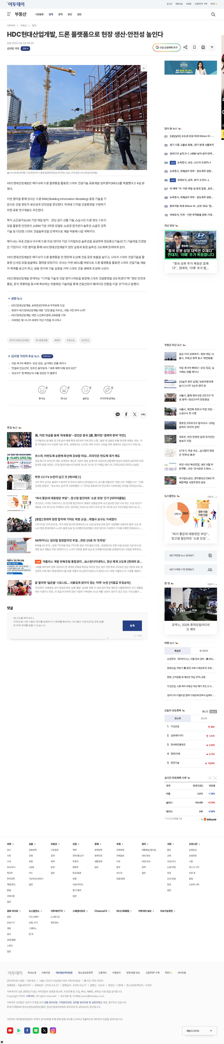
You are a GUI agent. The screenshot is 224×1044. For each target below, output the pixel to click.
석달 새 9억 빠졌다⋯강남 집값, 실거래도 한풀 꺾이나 (38, 363)
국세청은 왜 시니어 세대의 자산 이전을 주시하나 (36, 320)
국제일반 (120, 855)
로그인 (169, 4)
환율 (9, 890)
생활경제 (98, 861)
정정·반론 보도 (133, 972)
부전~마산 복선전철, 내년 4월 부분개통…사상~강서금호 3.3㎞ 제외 (196, 468)
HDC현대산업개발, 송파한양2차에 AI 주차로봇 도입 (38, 305)
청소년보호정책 (85, 972)
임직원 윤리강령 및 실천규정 (86, 1002)
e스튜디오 (55, 917)
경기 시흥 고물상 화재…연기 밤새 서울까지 (192, 144)
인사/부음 (171, 878)
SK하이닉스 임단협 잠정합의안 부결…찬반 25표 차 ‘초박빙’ (70, 540)
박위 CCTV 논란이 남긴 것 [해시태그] (58, 477)
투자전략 (204, 651)
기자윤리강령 (65, 1002)
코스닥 (204, 718)
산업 (75, 844)
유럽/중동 (120, 878)
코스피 (177, 718)
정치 (144, 844)
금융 (31, 844)
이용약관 (46, 972)
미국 (118, 861)
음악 (9, 934)
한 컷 (31, 934)
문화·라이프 (12, 911)
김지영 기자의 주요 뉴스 (25, 356)
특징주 (177, 651)
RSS (213, 4)
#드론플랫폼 (42, 340)
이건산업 (175, 726)
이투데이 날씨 (144, 911)
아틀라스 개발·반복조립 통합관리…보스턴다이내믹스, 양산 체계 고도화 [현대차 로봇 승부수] (94, 561)
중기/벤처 (77, 890)
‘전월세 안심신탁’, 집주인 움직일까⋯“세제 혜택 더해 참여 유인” (44, 368)
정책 (60, 14)
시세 (9, 861)
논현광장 (193, 855)
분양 (70, 14)
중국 (118, 867)
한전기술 (175, 762)
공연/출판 (11, 940)
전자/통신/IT (78, 855)
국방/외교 (146, 861)
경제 (96, 844)
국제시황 (11, 896)
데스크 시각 (194, 867)
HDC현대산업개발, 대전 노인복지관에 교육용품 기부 (38, 315)
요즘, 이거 (33, 922)
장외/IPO (11, 867)
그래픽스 (33, 928)
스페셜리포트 (79, 911)
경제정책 (98, 850)
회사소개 (32, 972)
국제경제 (120, 850)
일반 (79, 14)
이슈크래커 (33, 917)
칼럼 (191, 878)
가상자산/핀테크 (36, 878)
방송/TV (11, 922)
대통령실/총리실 (149, 850)
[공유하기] (186, 47)
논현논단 (193, 850)
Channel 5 (100, 911)
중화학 (75, 867)
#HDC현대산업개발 (19, 340)
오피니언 (193, 844)
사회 (169, 844)
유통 (74, 878)
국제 (118, 844)
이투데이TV (57, 911)
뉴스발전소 (34, 911)
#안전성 (85, 340)
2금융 (31, 867)
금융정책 (33, 850)
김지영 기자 (13, 48)
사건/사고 (171, 861)
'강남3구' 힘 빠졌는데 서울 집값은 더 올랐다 (34, 373)
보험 (31, 861)
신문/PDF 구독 (201, 4)
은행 (31, 855)
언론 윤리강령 (50, 1002)
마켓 (9, 844)
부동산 (20, 14)
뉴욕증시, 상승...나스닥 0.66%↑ (191, 162)
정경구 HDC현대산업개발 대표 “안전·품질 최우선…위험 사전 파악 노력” (48, 310)
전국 (169, 873)
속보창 (188, 4)
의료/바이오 (78, 884)
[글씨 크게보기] (212, 47)
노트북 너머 (194, 884)
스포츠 (10, 945)
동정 (169, 884)
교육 (169, 855)
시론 (191, 861)
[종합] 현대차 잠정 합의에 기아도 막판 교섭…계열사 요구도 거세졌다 (76, 519)
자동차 (75, 861)
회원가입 (179, 4)
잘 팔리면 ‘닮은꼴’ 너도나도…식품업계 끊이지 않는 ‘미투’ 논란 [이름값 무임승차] (83, 582)
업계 (51, 14)
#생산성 (71, 340)
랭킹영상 (54, 922)
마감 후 (192, 873)
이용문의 (116, 972)
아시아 (119, 873)
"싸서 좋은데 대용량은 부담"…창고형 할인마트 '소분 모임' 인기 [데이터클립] (80, 498)
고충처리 (102, 972)
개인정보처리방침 (64, 972)
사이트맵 (181, 972)
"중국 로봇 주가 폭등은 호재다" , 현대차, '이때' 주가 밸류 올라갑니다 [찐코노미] (190, 268)
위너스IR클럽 (122, 911)
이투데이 (11, 25)
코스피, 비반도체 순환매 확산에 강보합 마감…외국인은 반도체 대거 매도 (77, 456)
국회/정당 (146, 855)
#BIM (57, 340)
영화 (9, 928)
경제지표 (98, 855)
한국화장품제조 (178, 744)
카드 (31, 873)
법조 (169, 850)
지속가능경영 (166, 911)
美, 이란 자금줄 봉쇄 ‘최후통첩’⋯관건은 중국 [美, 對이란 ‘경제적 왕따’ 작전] (80, 435)
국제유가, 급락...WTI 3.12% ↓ (190, 180)
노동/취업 (171, 867)
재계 (74, 850)
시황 (9, 855)
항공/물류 (77, 873)
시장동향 (39, 14)
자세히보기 (47, 356)
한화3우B (175, 753)
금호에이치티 (177, 735)
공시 (9, 850)
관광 (9, 917)
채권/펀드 (11, 884)
